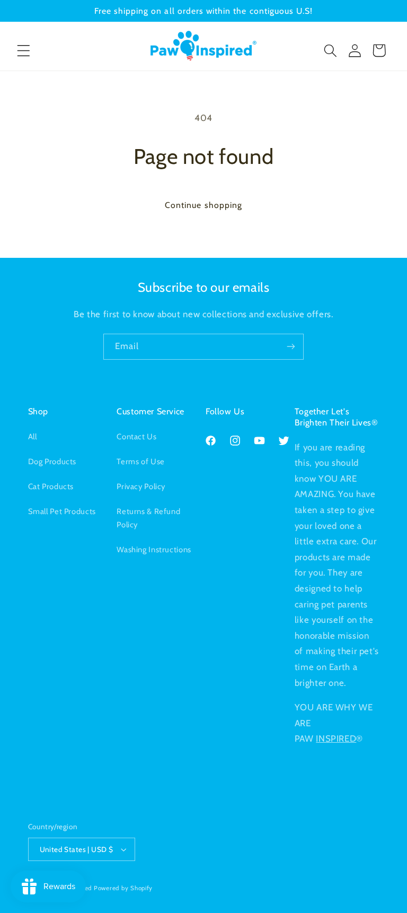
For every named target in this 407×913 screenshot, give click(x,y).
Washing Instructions (154, 549)
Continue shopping (203, 205)
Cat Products (51, 486)
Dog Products (52, 461)
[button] (23, 50)
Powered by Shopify (123, 888)
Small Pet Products (62, 511)
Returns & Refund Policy (148, 518)
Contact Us (136, 436)
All (32, 436)
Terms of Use (141, 461)
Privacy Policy (141, 486)
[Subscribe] (291, 347)
